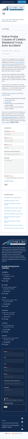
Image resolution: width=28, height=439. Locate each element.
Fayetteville (5, 310)
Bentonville (5, 285)
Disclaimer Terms (9, 181)
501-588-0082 (6, 342)
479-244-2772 (6, 316)
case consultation (6, 122)
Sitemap (10, 427)
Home (3, 19)
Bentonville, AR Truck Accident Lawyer (14, 228)
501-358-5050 (6, 304)
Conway (4, 297)
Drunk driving (8, 102)
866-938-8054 (6, 278)
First (5, 357)
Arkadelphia (5, 272)
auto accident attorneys (14, 64)
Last (5, 364)
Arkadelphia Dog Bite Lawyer (11, 200)
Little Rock (4, 335)
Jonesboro (5, 323)
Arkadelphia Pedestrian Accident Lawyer (12, 204)
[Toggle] (4, 13)
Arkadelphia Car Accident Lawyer (12, 197)
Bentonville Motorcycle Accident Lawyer (12, 217)
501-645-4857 (6, 329)
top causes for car (14, 93)
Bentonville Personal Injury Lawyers (13, 225)
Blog (7, 19)
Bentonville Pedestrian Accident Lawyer (12, 221)
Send (6, 184)
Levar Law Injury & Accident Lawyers (10, 423)
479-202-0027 (6, 291)
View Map (5, 280)
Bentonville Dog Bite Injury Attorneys (13, 213)
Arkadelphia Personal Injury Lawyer (13, 207)
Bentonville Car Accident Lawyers (12, 210)
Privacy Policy (15, 425)
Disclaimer (4, 427)
